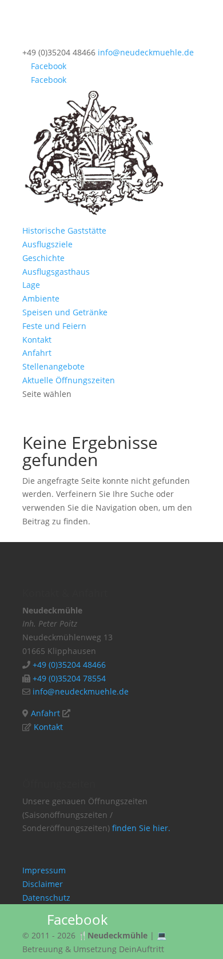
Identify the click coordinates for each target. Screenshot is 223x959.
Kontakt (36, 339)
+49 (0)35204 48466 (68, 664)
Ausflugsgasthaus (56, 271)
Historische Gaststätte (64, 230)
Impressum (44, 870)
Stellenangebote (53, 366)
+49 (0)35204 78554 (69, 678)
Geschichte (43, 257)
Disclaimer (42, 883)
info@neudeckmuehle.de (81, 691)
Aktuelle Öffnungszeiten (68, 380)
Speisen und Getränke (64, 312)
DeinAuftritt (141, 949)
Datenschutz (46, 897)
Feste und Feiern (54, 325)
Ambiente (40, 298)
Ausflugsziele (47, 244)
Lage (31, 284)
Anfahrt (36, 352)
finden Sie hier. (141, 827)
